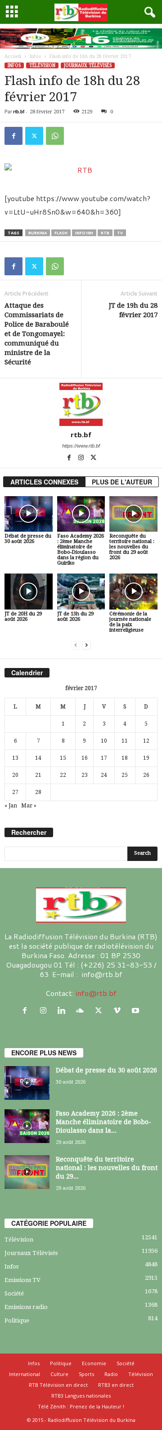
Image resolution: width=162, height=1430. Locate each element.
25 (125, 775)
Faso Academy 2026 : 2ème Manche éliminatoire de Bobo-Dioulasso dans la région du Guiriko (80, 549)
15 (63, 758)
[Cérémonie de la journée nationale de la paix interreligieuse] (133, 592)
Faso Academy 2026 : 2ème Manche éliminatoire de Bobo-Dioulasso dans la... (103, 1122)
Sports (86, 1374)
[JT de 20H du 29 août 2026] (28, 592)
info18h (84, 233)
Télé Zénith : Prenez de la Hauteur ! (81, 1406)
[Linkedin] (63, 1010)
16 (84, 758)
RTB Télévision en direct (58, 1384)
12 (146, 741)
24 (104, 775)
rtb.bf (18, 111)
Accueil (12, 56)
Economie (94, 1363)
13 (15, 758)
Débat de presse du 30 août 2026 (27, 538)
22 (63, 775)
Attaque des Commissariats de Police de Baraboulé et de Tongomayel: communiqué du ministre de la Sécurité (36, 333)
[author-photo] (81, 404)
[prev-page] (75, 645)
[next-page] (86, 645)
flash (61, 233)
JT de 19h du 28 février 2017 (133, 310)
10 (104, 741)
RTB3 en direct (116, 1384)
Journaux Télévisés (88, 65)
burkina (37, 233)
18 (125, 758)
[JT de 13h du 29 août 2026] (81, 592)
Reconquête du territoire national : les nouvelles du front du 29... (107, 1168)
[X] (34, 136)
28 (38, 792)
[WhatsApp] (55, 136)
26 (146, 775)
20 (15, 775)
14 (38, 758)
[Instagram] (82, 458)
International (24, 1374)
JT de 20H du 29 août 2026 (23, 616)
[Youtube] (136, 1010)
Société (14, 1293)
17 (104, 758)
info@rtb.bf (96, 993)
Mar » (28, 805)
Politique (16, 1320)
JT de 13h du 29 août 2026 (75, 616)
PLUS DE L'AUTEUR (122, 481)
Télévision (42, 65)
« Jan (10, 805)
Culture (59, 1374)
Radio (111, 1374)
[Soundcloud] (82, 1010)
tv (120, 233)
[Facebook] (13, 136)
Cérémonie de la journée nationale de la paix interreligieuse (130, 622)
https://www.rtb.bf (81, 445)
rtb (105, 233)
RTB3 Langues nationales (81, 1395)
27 (15, 792)
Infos (35, 56)
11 (125, 741)
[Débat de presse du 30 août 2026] (28, 514)
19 (146, 758)
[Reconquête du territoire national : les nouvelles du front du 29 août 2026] (133, 514)
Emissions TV (22, 1280)
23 (84, 775)
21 (38, 775)
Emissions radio (26, 1307)
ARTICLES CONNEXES (44, 481)
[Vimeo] (119, 1010)
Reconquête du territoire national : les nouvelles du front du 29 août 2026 (131, 546)
